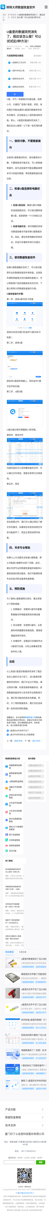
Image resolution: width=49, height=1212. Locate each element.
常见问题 (12, 851)
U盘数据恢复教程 (16, 781)
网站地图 (32, 1210)
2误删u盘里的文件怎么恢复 (36, 782)
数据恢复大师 (30, 717)
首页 (9, 16)
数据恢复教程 (13, 16)
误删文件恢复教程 (15, 788)
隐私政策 (17, 1210)
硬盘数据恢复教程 (15, 774)
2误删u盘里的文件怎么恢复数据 (36, 765)
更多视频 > (37, 56)
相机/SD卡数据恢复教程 (16, 828)
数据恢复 (34, 173)
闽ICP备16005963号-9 (26, 1193)
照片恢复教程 (14, 835)
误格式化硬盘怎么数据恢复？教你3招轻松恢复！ (13, 938)
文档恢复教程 (14, 840)
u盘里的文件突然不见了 (19, 731)
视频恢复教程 (14, 845)
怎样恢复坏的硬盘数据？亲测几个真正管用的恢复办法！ (13, 906)
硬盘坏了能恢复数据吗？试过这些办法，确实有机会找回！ (13, 922)
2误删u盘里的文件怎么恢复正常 (36, 787)
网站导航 (39, 1210)
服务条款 (10, 1210)
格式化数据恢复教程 (15, 820)
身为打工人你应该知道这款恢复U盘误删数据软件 (36, 793)
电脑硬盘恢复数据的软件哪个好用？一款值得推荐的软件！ (13, 889)
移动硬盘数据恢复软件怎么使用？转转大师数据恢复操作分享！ (13, 872)
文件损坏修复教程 (15, 804)
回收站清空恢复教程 (15, 796)
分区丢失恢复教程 (15, 812)
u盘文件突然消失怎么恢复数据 (22, 735)
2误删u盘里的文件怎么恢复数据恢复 (36, 771)
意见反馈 (25, 1210)
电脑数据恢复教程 (15, 766)
